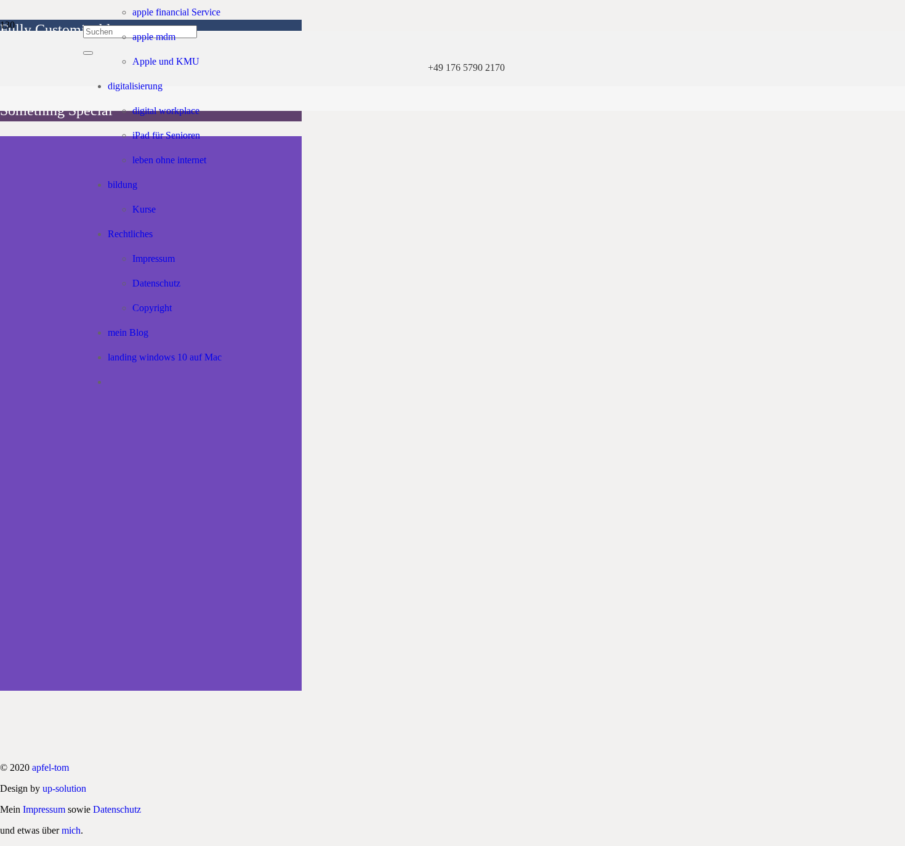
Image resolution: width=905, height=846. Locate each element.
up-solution (64, 788)
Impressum (44, 809)
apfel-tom (50, 767)
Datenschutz (117, 809)
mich (71, 830)
